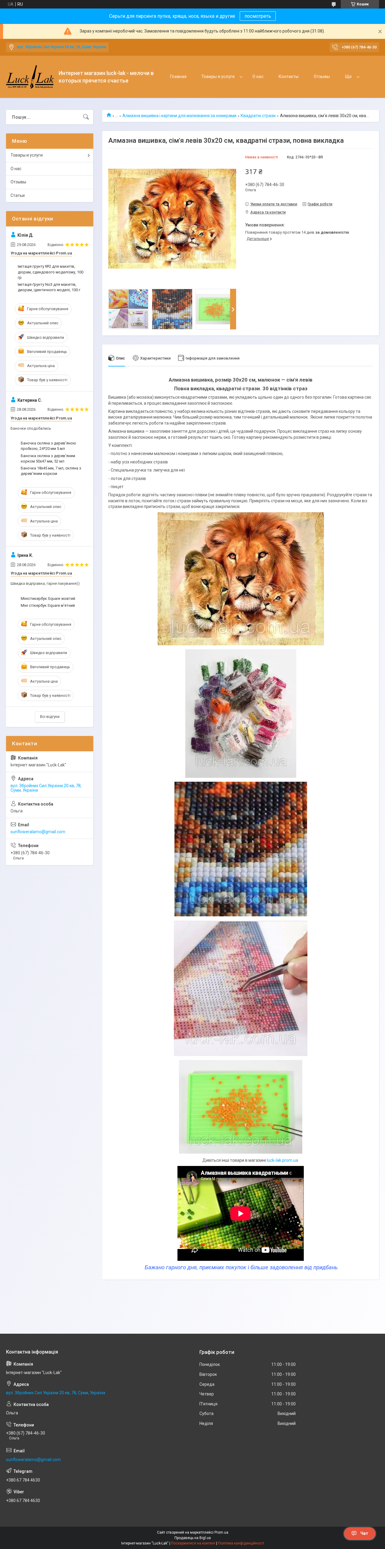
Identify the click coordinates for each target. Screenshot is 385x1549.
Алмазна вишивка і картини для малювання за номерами (179, 115)
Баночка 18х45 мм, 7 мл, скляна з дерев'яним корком (51, 471)
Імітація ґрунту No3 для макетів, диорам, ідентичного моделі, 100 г (49, 287)
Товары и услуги (218, 76)
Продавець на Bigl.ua (192, 1538)
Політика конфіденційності (241, 1543)
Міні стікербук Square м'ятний (48, 605)
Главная (178, 76)
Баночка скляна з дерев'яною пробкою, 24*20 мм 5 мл (48, 446)
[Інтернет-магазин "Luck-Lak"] (30, 77)
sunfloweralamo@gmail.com (38, 831)
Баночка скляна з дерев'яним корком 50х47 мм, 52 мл (48, 458)
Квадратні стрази (258, 115)
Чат (364, 1533)
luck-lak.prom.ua (282, 1160)
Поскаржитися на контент (193, 1543)
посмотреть (258, 16)
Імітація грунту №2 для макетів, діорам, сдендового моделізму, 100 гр (50, 271)
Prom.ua (221, 1532)
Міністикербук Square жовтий (48, 598)
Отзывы (322, 76)
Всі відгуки (50, 716)
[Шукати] (86, 117)
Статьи (18, 195)
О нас (257, 76)
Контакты (289, 76)
